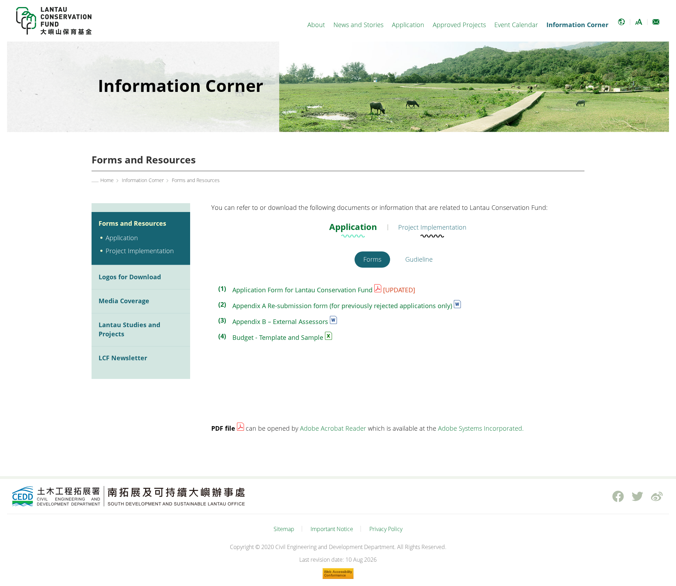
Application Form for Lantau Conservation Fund (302, 290)
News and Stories (358, 24)
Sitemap (284, 529)
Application (408, 24)
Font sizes (638, 24)
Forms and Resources (132, 223)
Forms (372, 259)
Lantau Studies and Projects (129, 329)
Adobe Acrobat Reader (333, 428)
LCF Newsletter (123, 358)
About (316, 24)
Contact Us (656, 24)
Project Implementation (140, 251)
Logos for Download (130, 277)
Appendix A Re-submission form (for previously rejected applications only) (342, 305)
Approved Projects (459, 24)
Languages (621, 24)
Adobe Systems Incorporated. (481, 428)
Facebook (618, 496)
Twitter (637, 496)
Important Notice (332, 529)
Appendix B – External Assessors (280, 321)
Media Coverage (124, 301)
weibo (657, 496)
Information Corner (577, 24)
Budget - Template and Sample (277, 337)
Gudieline (419, 259)
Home (107, 180)
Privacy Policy (385, 529)
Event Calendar (516, 24)
